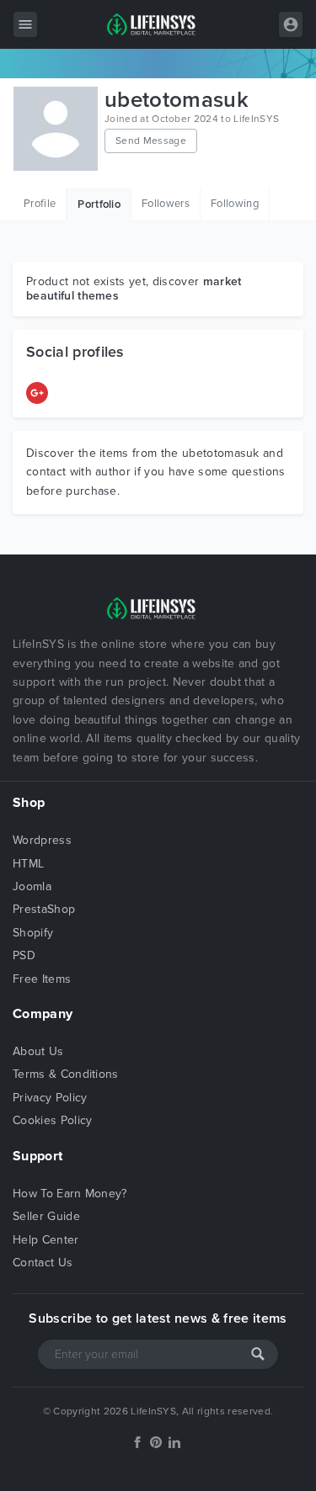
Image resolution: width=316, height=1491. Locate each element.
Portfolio (99, 204)
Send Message (150, 140)
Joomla (32, 886)
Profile (40, 203)
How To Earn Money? (70, 1193)
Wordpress (42, 840)
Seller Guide (46, 1216)
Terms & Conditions (66, 1074)
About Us (38, 1051)
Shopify (33, 933)
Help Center (46, 1240)
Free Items (42, 979)
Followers (166, 203)
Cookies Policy (52, 1120)
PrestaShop (44, 909)
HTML (28, 864)
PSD (24, 955)
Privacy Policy (50, 1097)
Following (235, 203)
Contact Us (42, 1262)
